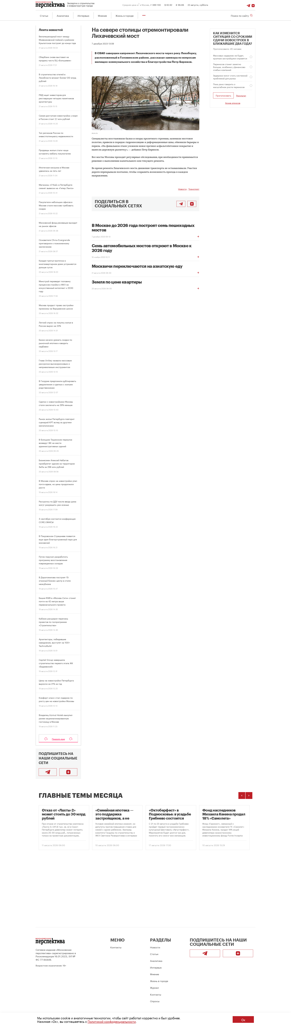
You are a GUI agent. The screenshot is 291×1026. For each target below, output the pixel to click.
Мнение (102, 15)
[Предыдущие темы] (241, 795)
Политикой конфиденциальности (112, 1021)
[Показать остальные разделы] (144, 15)
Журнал (154, 987)
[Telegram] (248, 4)
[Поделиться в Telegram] (180, 204)
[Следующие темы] (249, 795)
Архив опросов (232, 103)
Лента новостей (51, 30)
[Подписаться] (253, 4)
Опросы (154, 1001)
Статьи (44, 15)
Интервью (83, 15)
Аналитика (63, 15)
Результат (241, 95)
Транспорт (193, 189)
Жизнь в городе (124, 15)
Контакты (115, 947)
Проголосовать (223, 95)
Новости (182, 189)
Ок (243, 1019)
